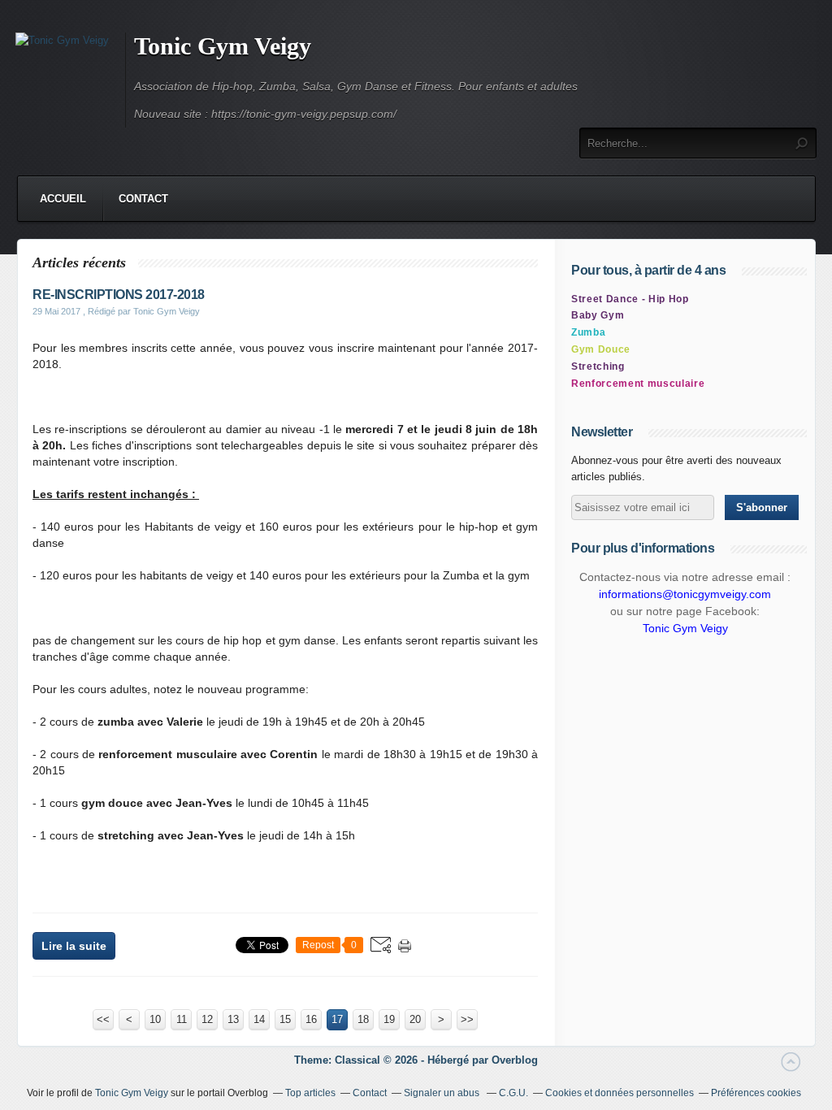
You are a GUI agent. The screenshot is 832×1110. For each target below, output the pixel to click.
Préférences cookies (756, 1093)
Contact (143, 199)
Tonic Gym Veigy (222, 46)
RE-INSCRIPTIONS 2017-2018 (118, 294)
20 (415, 1019)
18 (363, 1019)
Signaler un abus (443, 1093)
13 (233, 1019)
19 (389, 1019)
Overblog (515, 1060)
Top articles (310, 1093)
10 (155, 1019)
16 (311, 1019)
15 (285, 1019)
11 (181, 1019)
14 (259, 1019)
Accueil (63, 199)
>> (467, 1019)
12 (207, 1019)
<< (103, 1019)
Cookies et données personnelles (619, 1093)
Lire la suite (73, 945)
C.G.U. (513, 1093)
